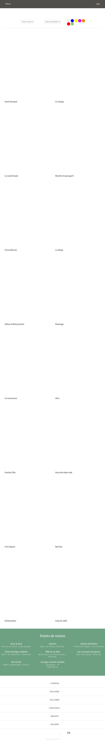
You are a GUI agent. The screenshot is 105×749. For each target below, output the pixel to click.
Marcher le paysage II (64, 176)
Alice (57, 398)
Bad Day (58, 547)
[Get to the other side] (78, 437)
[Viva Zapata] (27, 512)
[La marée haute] (27, 141)
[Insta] (86, 4)
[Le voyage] (78, 67)
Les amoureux (11, 398)
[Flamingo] (78, 289)
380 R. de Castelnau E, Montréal (16, 654)
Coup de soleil (61, 621)
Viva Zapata (10, 547)
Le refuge (59, 250)
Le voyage (59, 101)
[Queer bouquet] (27, 67)
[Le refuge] (78, 215)
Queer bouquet (11, 101)
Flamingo (59, 324)
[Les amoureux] (27, 363)
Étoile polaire (10, 621)
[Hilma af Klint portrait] (27, 289)
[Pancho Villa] (27, 437)
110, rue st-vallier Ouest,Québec (16, 646)
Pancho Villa (10, 472)
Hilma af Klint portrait (14, 324)
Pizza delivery (11, 250)
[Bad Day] (78, 512)
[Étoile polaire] (27, 586)
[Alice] (78, 363)
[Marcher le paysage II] (78, 141)
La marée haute (11, 176)
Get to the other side (63, 472)
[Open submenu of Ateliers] (100, 725)
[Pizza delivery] (27, 215)
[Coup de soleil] (78, 586)
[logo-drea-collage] (52, 9)
